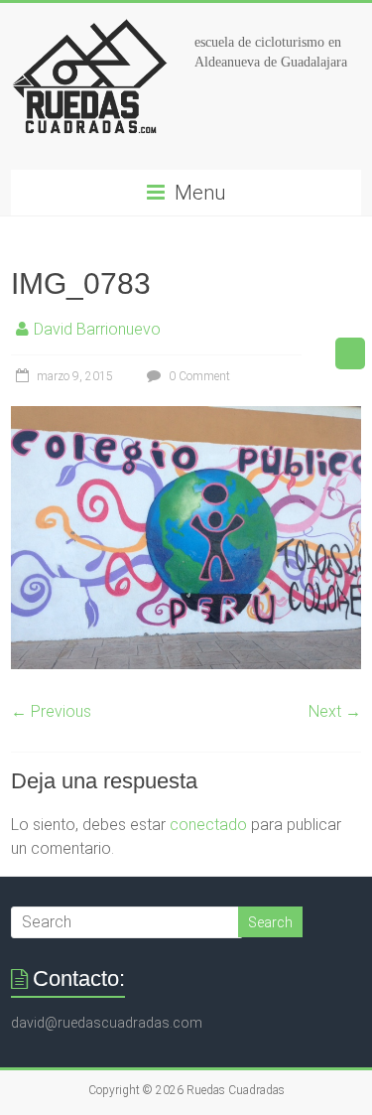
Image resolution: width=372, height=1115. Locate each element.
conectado (208, 824)
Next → (335, 711)
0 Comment (198, 376)
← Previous (51, 711)
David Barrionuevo (97, 329)
